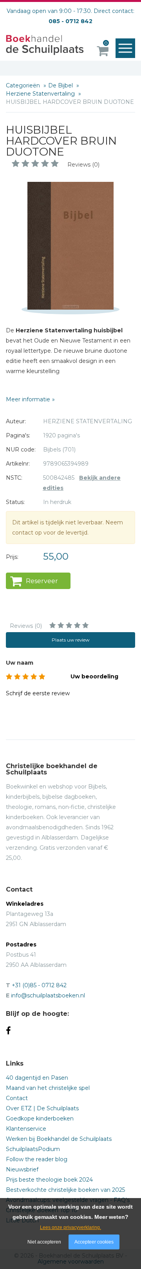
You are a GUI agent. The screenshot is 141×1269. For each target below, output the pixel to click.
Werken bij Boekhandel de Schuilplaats (59, 1138)
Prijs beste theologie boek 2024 (49, 1179)
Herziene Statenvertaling (41, 93)
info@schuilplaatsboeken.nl (48, 995)
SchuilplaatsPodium (33, 1149)
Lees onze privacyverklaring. (70, 1227)
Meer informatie (28, 399)
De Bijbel (61, 85)
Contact (17, 1098)
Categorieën (24, 85)
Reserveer (42, 581)
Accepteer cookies (94, 1242)
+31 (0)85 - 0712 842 (39, 985)
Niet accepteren (44, 1242)
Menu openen (125, 48)
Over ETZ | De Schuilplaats (42, 1108)
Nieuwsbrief (22, 1169)
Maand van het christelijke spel (48, 1087)
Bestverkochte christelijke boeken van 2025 (65, 1189)
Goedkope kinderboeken (40, 1118)
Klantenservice (26, 1128)
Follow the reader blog (36, 1159)
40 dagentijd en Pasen (37, 1077)
